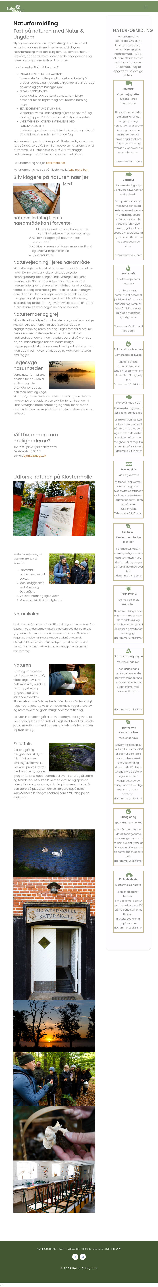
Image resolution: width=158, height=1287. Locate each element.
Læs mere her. (56, 163)
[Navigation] (146, 8)
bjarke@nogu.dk (35, 456)
